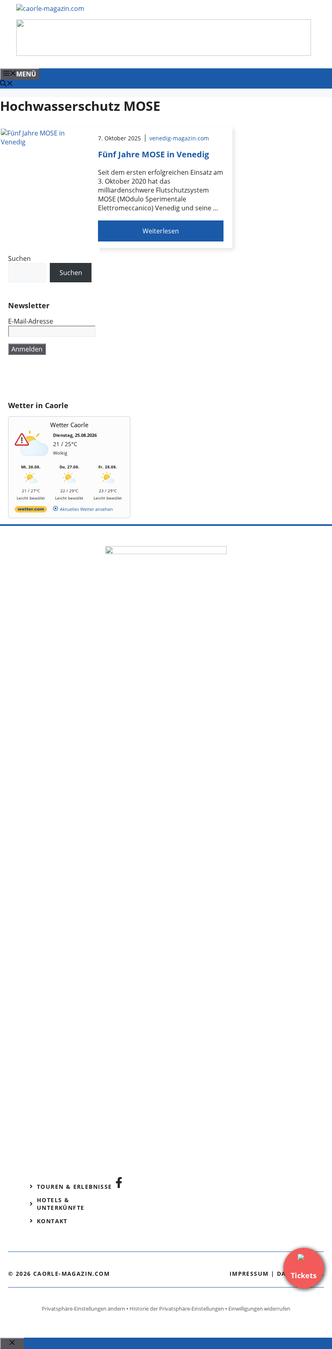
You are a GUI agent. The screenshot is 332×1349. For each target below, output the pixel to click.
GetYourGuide (67, 377)
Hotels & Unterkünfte (60, 1203)
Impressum (249, 1273)
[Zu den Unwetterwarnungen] (33, 460)
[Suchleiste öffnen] (6, 84)
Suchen (19, 258)
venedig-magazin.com (179, 138)
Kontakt (52, 1221)
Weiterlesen (161, 231)
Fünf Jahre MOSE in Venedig (153, 154)
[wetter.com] (31, 511)
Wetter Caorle (69, 425)
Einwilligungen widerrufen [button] (259, 1308)
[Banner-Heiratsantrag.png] (163, 53)
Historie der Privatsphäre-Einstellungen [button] (177, 1308)
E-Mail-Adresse (30, 321)
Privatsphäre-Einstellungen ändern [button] (83, 1308)
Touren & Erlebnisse (74, 1186)
